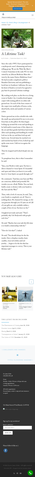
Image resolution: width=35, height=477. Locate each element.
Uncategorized (22, 22)
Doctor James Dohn (14, 465)
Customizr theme (26, 468)
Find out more (17, 8)
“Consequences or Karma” (9, 334)
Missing (3, 331)
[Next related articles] (31, 282)
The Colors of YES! (7, 337)
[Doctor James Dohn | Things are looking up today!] (3, 14)
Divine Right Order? (25, 307)
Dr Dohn (5, 58)
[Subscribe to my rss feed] (14, 473)
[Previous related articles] (26, 282)
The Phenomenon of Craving (10, 325)
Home (3, 22)
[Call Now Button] (30, 473)
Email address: (8, 424)
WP (11, 468)
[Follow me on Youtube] (20, 473)
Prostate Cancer (6, 328)
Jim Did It (6, 307)
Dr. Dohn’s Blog (12, 22)
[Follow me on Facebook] (17, 473)
